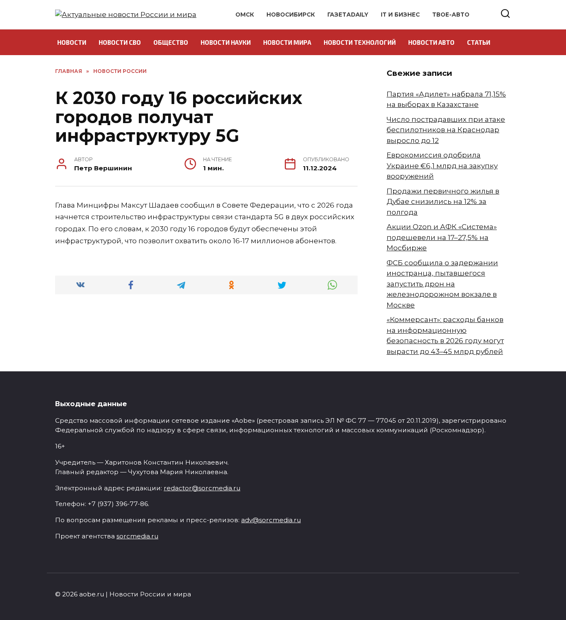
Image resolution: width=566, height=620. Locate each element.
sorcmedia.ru (137, 536)
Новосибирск (290, 14)
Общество (170, 42)
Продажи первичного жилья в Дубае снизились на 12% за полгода (443, 201)
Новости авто (431, 42)
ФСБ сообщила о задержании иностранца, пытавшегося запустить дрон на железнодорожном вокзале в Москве (442, 284)
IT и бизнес (400, 14)
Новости (71, 42)
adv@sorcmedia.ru (271, 520)
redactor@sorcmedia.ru (202, 488)
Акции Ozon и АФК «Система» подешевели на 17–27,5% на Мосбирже (442, 237)
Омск (244, 14)
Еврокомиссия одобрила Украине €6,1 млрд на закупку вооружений (442, 165)
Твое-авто (450, 14)
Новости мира (287, 42)
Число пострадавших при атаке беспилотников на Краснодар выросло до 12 (446, 130)
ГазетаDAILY (347, 14)
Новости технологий (360, 42)
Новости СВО (120, 42)
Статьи (478, 42)
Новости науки (226, 42)
